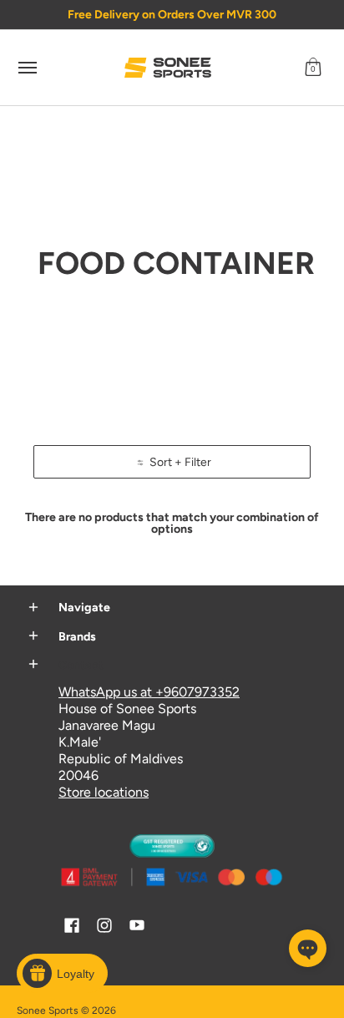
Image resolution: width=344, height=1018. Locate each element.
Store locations (103, 792)
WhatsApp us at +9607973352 (149, 692)
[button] (313, 67)
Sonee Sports (47, 1010)
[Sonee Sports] (168, 67)
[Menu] (27, 67)
